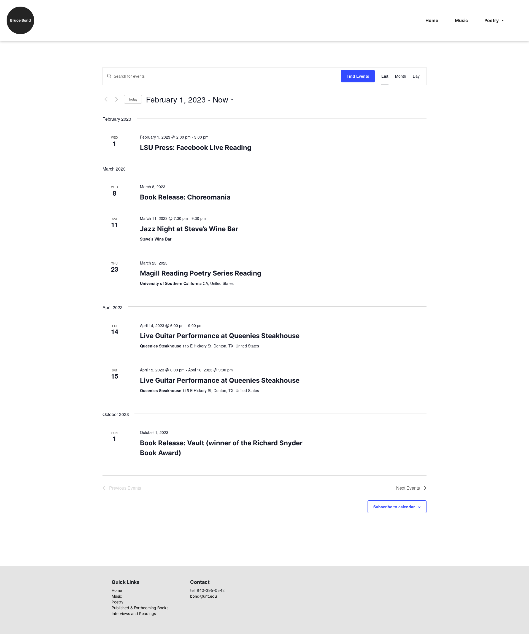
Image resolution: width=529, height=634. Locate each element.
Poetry (491, 20)
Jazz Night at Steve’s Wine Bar (189, 229)
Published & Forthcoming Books (140, 607)
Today (132, 99)
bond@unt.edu (203, 596)
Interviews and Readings (134, 613)
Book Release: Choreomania (185, 197)
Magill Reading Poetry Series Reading (200, 273)
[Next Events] (116, 99)
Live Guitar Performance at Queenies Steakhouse (219, 336)
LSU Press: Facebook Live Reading (195, 148)
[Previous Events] (105, 99)
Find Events (358, 76)
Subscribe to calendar (394, 506)
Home (431, 20)
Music (461, 20)
